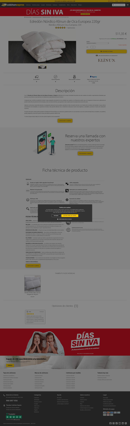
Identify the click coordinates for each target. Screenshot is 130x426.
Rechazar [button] (56, 215)
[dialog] (65, 213)
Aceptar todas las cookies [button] (69, 215)
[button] (65, 219)
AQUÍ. (76, 212)
